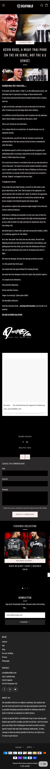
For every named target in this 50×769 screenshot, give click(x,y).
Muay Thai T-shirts (25, 448)
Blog (3, 649)
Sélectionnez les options (24, 561)
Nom (3, 469)
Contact (4, 642)
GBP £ (29, 747)
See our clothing (7, 653)
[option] (25, 560)
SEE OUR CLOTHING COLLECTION (12, 315)
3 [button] (27, 588)
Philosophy (5, 661)
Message (5, 490)
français (18, 747)
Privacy (4, 657)
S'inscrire (24, 622)
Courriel (5, 479)
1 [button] (22, 588)
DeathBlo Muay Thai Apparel (26, 413)
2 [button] (25, 588)
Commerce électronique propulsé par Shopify (25, 763)
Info (3, 646)
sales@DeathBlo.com (9, 673)
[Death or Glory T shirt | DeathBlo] (25, 545)
